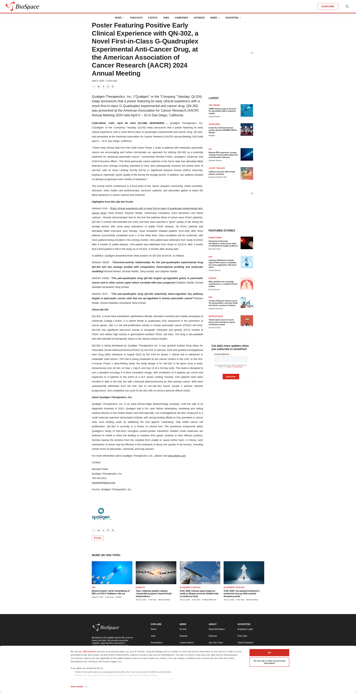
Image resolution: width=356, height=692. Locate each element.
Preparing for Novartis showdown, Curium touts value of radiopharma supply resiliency (223, 243)
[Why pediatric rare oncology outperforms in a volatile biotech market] (247, 283)
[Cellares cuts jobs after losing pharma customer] (247, 173)
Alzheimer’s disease (190, 587)
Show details (77, 686)
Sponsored (214, 124)
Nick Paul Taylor (215, 249)
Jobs (166, 18)
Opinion (212, 278)
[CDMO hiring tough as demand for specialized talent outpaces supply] (247, 110)
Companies (181, 18)
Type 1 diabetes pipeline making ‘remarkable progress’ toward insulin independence (154, 593)
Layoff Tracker (217, 168)
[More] (123, 18)
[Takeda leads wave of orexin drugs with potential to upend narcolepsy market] (247, 321)
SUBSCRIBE (328, 6)
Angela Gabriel (214, 117)
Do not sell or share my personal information (269, 662)
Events (152, 18)
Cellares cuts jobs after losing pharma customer (222, 172)
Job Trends (214, 105)
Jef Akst (118, 597)
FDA (210, 257)
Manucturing (215, 238)
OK (269, 652)
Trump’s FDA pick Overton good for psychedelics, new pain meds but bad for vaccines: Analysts (223, 303)
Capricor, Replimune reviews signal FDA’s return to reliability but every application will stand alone (222, 263)
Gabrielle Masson (215, 160)
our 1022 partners (88, 651)
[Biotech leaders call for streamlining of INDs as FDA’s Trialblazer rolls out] (112, 572)
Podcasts (136, 18)
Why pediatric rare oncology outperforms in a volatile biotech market (223, 283)
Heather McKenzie (216, 309)
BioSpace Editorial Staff (217, 177)
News (118, 18)
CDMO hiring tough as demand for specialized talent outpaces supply (222, 111)
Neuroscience (216, 316)
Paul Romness (214, 290)
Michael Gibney (164, 600)
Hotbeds (199, 18)
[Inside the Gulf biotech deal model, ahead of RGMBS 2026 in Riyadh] (247, 129)
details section (165, 679)
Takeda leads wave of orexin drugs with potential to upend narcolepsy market (222, 322)
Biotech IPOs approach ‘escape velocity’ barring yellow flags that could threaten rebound (223, 154)
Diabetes (140, 587)
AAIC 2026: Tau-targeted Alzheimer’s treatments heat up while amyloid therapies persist (242, 593)
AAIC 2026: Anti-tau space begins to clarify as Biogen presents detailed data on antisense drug (199, 593)
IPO (210, 149)
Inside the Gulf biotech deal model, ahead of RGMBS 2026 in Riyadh (223, 130)
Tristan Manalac (215, 270)
